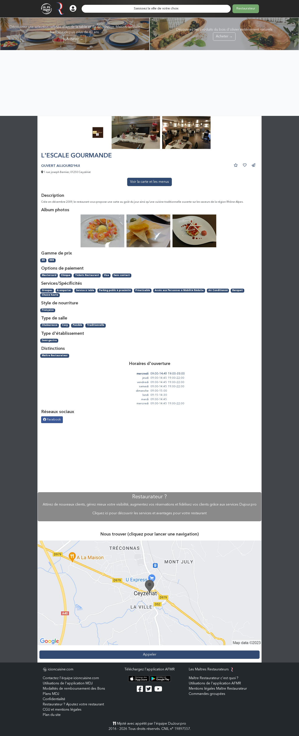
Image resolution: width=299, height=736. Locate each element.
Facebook (53, 419)
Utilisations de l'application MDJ (68, 683)
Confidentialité (54, 699)
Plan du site (52, 715)
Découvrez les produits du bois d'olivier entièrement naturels (224, 33)
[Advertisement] (149, 83)
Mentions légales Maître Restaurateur (218, 689)
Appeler (149, 654)
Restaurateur (245, 8)
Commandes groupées (207, 694)
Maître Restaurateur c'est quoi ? (213, 678)
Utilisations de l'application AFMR (215, 683)
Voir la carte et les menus (149, 182)
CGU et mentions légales (62, 710)
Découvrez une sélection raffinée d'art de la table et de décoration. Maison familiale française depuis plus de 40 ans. (74, 33)
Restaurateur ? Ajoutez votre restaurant (73, 704)
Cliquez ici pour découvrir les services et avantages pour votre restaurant (149, 513)
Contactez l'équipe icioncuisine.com (71, 678)
